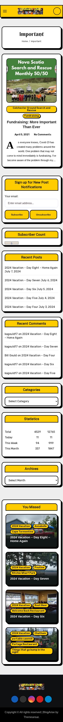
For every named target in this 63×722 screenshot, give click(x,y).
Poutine (39, 567)
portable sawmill (22, 638)
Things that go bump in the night (28, 651)
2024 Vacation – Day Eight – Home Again (31, 267)
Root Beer (41, 605)
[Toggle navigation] (5, 11)
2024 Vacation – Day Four (21, 306)
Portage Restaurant (24, 644)
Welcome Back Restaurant (28, 610)
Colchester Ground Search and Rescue (31, 109)
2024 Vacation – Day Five (21, 298)
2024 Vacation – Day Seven (22, 280)
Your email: (11, 196)
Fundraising (31, 115)
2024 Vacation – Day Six (20, 289)
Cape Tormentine (22, 531)
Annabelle (41, 526)
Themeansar (31, 717)
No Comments (42, 134)
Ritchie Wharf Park (23, 573)
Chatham (40, 633)
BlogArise (49, 712)
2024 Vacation (21, 526)
